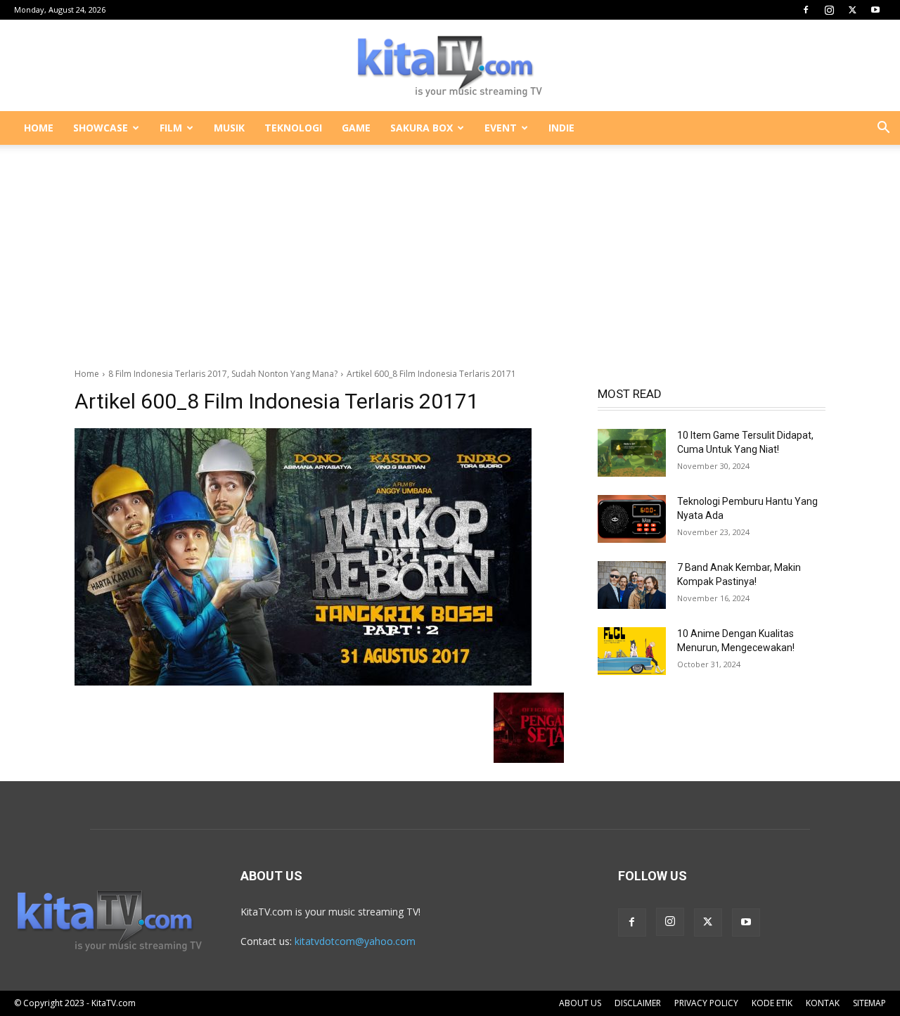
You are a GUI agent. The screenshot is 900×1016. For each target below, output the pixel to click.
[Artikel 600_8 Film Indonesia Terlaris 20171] (319, 557)
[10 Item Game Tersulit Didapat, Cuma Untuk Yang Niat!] (632, 453)
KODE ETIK (772, 1003)
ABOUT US (580, 1003)
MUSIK (229, 127)
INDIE (561, 127)
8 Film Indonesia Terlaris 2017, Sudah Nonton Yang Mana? (223, 374)
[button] (883, 129)
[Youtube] (875, 10)
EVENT (500, 127)
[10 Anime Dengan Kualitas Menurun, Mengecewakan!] (632, 651)
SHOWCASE (100, 127)
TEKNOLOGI (293, 127)
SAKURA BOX (421, 127)
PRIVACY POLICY (706, 1003)
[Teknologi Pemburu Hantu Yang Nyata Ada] (632, 519)
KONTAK (823, 1003)
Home (87, 374)
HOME (38, 127)
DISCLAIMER (638, 1003)
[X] (852, 10)
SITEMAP (869, 1003)
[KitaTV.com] (450, 66)
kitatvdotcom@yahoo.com (355, 941)
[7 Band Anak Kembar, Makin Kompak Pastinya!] (632, 585)
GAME (356, 127)
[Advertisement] (450, 248)
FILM (171, 127)
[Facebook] (805, 10)
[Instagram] (829, 10)
